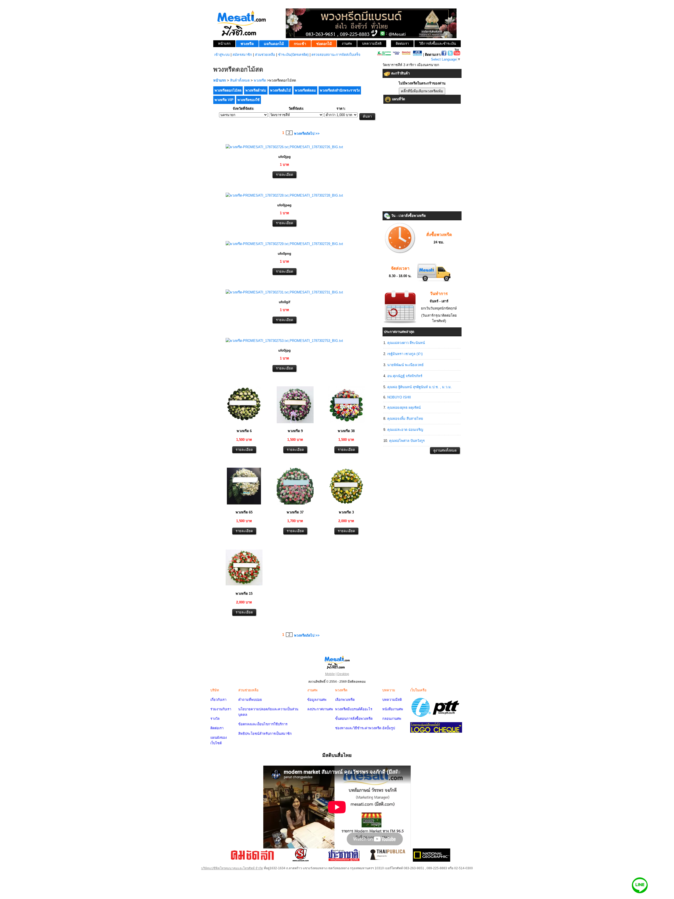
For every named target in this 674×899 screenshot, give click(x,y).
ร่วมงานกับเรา (220, 709)
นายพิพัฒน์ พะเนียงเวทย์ (405, 365)
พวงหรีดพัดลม (305, 90)
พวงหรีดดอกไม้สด (228, 90)
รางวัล (215, 719)
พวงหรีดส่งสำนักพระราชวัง (340, 90)
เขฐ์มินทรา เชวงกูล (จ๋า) (405, 354)
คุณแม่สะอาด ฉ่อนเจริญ (405, 430)
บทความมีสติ (392, 700)
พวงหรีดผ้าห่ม (255, 90)
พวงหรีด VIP (224, 100)
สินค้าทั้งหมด (240, 80)
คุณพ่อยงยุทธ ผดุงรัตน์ (404, 407)
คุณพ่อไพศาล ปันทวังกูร (407, 441)
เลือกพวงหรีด (345, 700)
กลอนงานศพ (391, 719)
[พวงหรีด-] (284, 147)
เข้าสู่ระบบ (222, 55)
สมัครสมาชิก (242, 55)
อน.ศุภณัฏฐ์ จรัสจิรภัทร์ (404, 376)
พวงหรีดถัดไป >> (307, 134)
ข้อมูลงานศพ (316, 700)
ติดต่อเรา (217, 728)
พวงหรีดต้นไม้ (280, 90)
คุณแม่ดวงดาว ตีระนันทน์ (406, 343)
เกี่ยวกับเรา (218, 700)
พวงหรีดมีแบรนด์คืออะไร (353, 709)
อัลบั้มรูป (388, 728)
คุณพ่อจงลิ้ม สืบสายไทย (405, 419)
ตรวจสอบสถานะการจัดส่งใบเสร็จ (335, 55)
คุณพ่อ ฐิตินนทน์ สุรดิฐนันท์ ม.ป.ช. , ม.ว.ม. (419, 387)
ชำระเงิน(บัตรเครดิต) (293, 55)
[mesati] (337, 662)
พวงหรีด (260, 80)
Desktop (343, 674)
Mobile (330, 674)
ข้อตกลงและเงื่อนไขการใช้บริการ (263, 724)
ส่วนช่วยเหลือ (265, 55)
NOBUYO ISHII (399, 397)
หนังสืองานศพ (392, 709)
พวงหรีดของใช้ (248, 100)
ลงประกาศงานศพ (320, 709)
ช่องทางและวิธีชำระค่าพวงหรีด (358, 728)
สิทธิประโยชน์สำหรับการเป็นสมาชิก (265, 734)
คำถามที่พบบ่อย (250, 700)
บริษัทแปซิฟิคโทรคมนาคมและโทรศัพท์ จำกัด (232, 868)
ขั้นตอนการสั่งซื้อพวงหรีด (354, 719)
